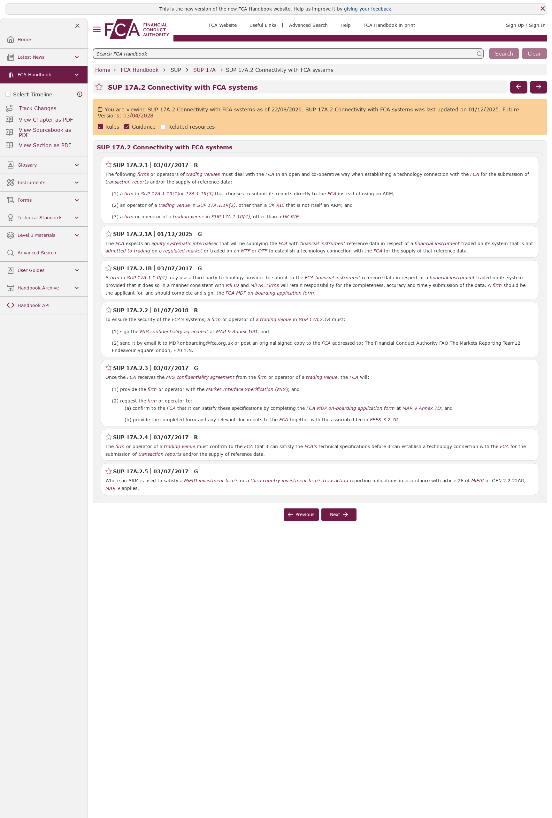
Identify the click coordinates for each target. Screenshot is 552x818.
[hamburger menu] (97, 30)
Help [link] (346, 25)
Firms (272, 285)
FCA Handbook (139, 70)
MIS (281, 389)
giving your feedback (367, 8)
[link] (137, 29)
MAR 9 (112, 488)
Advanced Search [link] (308, 25)
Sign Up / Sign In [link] (526, 25)
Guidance (144, 127)
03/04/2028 (138, 116)
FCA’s (178, 319)
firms (143, 174)
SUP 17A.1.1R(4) (230, 216)
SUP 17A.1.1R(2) (216, 204)
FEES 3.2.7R (384, 419)
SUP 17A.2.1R (314, 319)
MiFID (232, 285)
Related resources (191, 127)
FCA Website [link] (223, 25)
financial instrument (322, 243)
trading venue (174, 205)
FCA (269, 174)
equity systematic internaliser (184, 243)
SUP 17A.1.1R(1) (160, 193)
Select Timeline (32, 94)
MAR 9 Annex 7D (421, 407)
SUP (176, 70)
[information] (79, 94)
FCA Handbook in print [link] (389, 25)
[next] (538, 87)
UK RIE (276, 205)
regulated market (182, 251)
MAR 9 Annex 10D (236, 331)
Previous (304, 514)
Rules (112, 127)
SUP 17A (204, 70)
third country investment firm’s (285, 480)
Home (103, 70)
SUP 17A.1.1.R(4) (147, 277)
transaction (335, 480)
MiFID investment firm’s (211, 480)
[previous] (518, 87)
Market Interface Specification (239, 389)
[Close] (542, 8)
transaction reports (127, 182)
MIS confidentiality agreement (174, 331)
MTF (245, 251)
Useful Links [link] (262, 25)
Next (335, 514)
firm (129, 193)
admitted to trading (127, 251)
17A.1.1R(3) (199, 193)
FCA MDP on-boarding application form (270, 293)
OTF (262, 251)
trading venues (203, 174)
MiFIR (256, 285)
